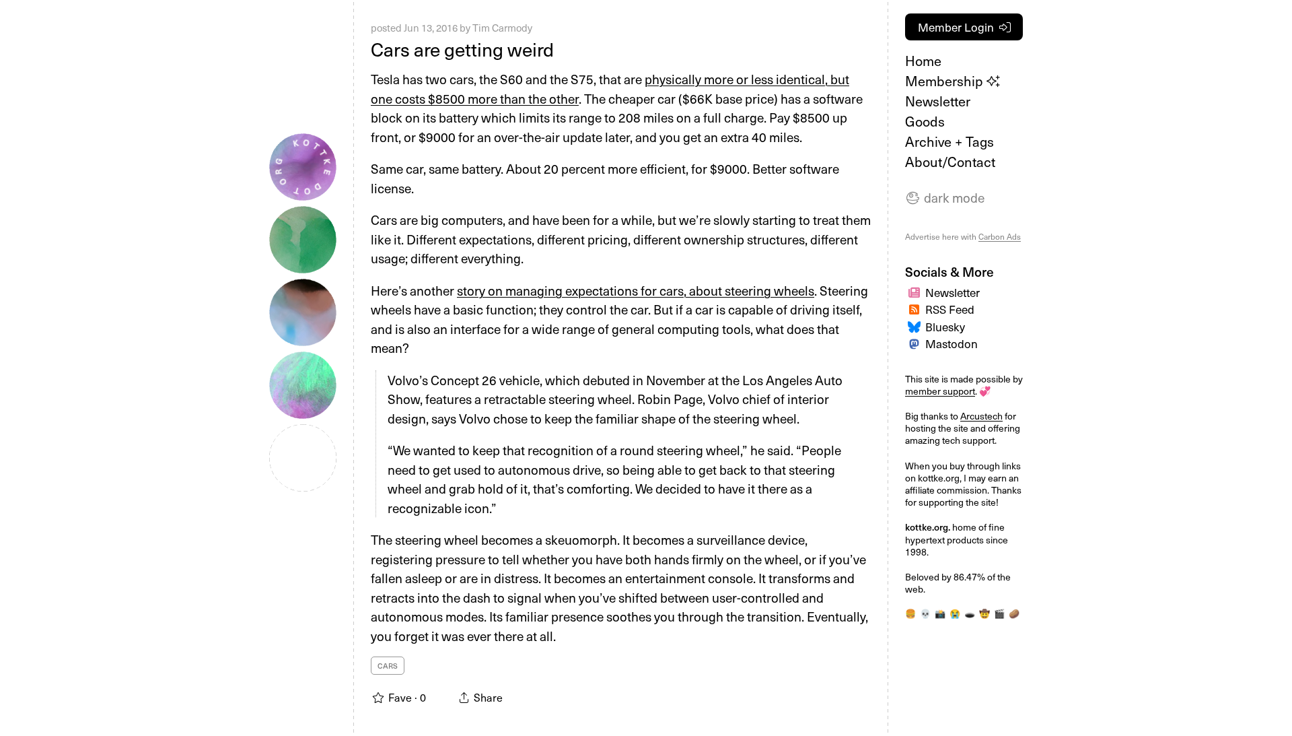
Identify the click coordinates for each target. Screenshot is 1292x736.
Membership (945, 81)
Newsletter (937, 101)
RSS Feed (949, 309)
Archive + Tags (949, 141)
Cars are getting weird (462, 48)
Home (923, 61)
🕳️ (969, 613)
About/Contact (950, 162)
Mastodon (951, 343)
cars (388, 665)
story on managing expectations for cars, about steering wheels (635, 290)
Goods (925, 121)
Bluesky (945, 326)
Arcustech (981, 416)
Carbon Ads (999, 236)
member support (940, 391)
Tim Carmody (502, 27)
